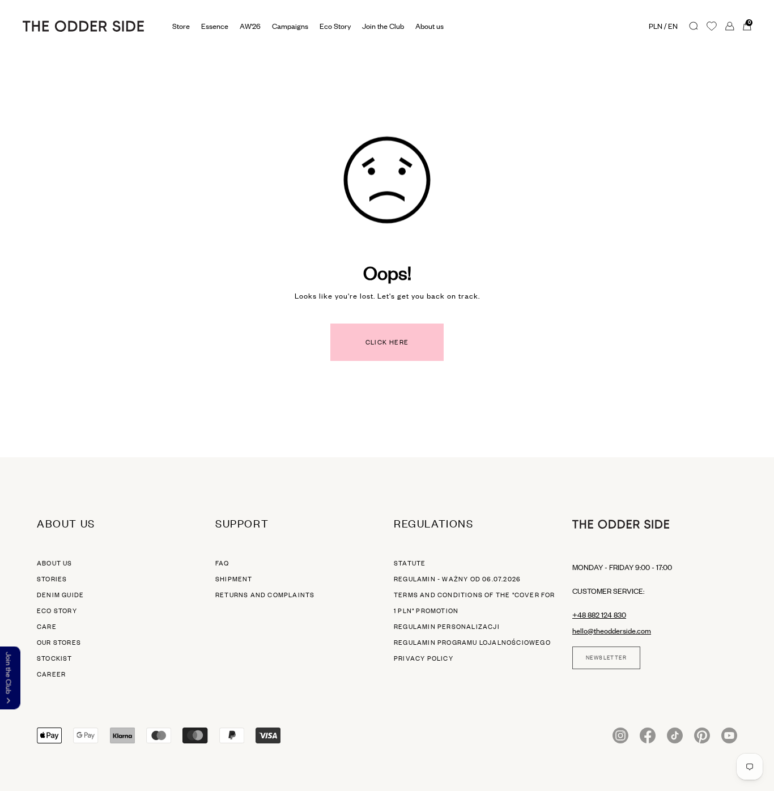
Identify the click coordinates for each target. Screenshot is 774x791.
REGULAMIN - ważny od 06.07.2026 (457, 579)
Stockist (55, 658)
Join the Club (383, 26)
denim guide (60, 594)
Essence (214, 26)
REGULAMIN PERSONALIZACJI (447, 626)
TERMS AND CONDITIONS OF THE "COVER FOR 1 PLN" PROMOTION (474, 602)
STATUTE (410, 563)
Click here (387, 342)
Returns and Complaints (264, 594)
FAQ (222, 563)
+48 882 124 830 (599, 615)
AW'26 (250, 26)
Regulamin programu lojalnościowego (472, 642)
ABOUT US (55, 563)
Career (51, 674)
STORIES (52, 579)
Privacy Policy (423, 658)
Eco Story (335, 26)
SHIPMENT (234, 579)
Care (47, 626)
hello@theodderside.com (611, 631)
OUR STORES (59, 642)
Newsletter (606, 658)
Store (181, 26)
